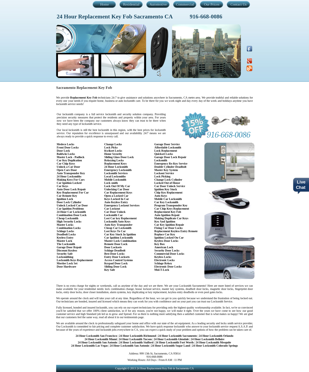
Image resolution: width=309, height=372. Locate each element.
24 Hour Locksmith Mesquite (213, 342)
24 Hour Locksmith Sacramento (177, 335)
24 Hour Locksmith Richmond (137, 335)
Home (104, 4)
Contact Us (238, 4)
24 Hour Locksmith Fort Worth (174, 342)
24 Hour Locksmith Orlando (216, 335)
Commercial (185, 4)
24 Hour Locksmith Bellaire (207, 339)
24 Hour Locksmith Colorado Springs (215, 345)
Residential (131, 4)
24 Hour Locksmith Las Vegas (89, 345)
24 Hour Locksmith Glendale (171, 339)
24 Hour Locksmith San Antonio (97, 342)
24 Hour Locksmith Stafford (136, 342)
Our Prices (211, 4)
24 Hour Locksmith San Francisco (96, 335)
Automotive (158, 4)
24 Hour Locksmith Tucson (135, 339)
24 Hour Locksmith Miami (101, 339)
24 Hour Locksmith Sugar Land (171, 345)
